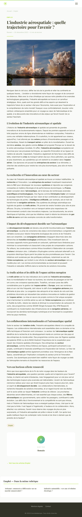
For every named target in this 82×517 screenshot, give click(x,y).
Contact (48, 506)
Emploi (16, 11)
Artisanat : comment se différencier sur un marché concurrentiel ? (20, 489)
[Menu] (76, 3)
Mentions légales (37, 506)
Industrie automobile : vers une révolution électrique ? (60, 489)
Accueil (9, 11)
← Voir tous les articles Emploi (18, 463)
